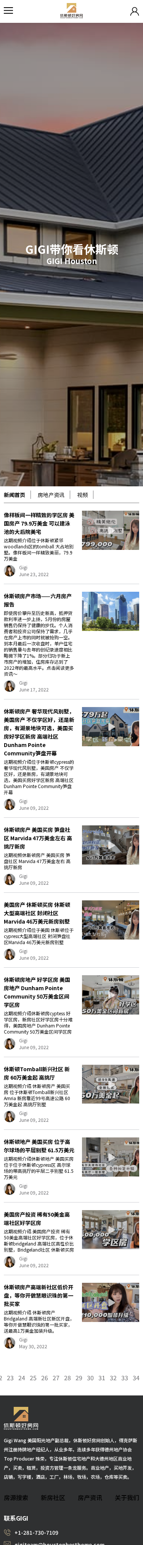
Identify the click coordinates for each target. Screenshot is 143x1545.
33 (124, 1377)
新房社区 (53, 1497)
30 (90, 1377)
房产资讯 (90, 1497)
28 (67, 1377)
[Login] (134, 11)
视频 (82, 495)
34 (136, 1377)
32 (113, 1377)
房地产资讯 (51, 495)
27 (56, 1377)
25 (33, 1377)
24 (21, 1377)
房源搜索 (16, 1497)
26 (44, 1377)
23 (10, 1377)
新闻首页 (14, 495)
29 (79, 1377)
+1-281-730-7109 (36, 1532)
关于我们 (127, 1497)
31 (101, 1377)
